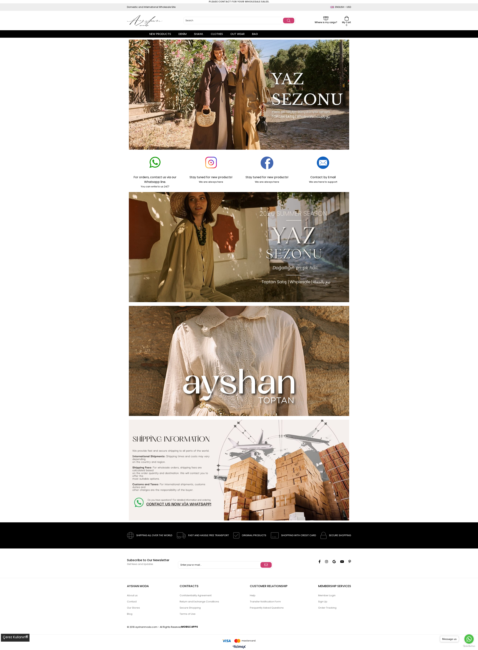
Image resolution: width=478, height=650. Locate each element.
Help (252, 595)
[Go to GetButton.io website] (469, 646)
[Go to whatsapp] (469, 639)
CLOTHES (217, 34)
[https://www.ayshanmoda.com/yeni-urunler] (239, 95)
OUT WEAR (237, 34)
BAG (255, 34)
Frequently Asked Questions (267, 608)
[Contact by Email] (323, 162)
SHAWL (198, 34)
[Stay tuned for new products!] (211, 162)
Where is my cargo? (326, 22)
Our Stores (133, 608)
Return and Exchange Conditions (199, 601)
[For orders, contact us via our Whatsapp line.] (155, 162)
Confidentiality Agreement (196, 595)
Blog (129, 614)
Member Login (327, 595)
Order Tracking (327, 608)
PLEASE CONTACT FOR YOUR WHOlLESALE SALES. (239, 1)
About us (132, 595)
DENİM (183, 34)
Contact (132, 601)
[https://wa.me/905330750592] (239, 470)
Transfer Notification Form (265, 601)
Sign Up (322, 601)
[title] (239, 361)
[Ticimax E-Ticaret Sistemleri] (239, 647)
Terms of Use (187, 614)
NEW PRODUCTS (160, 34)
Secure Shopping (190, 608)
